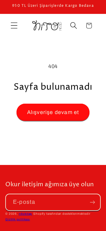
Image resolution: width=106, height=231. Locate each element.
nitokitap (25, 213)
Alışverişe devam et (53, 112)
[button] (14, 25)
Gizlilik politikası (17, 219)
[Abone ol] (92, 202)
